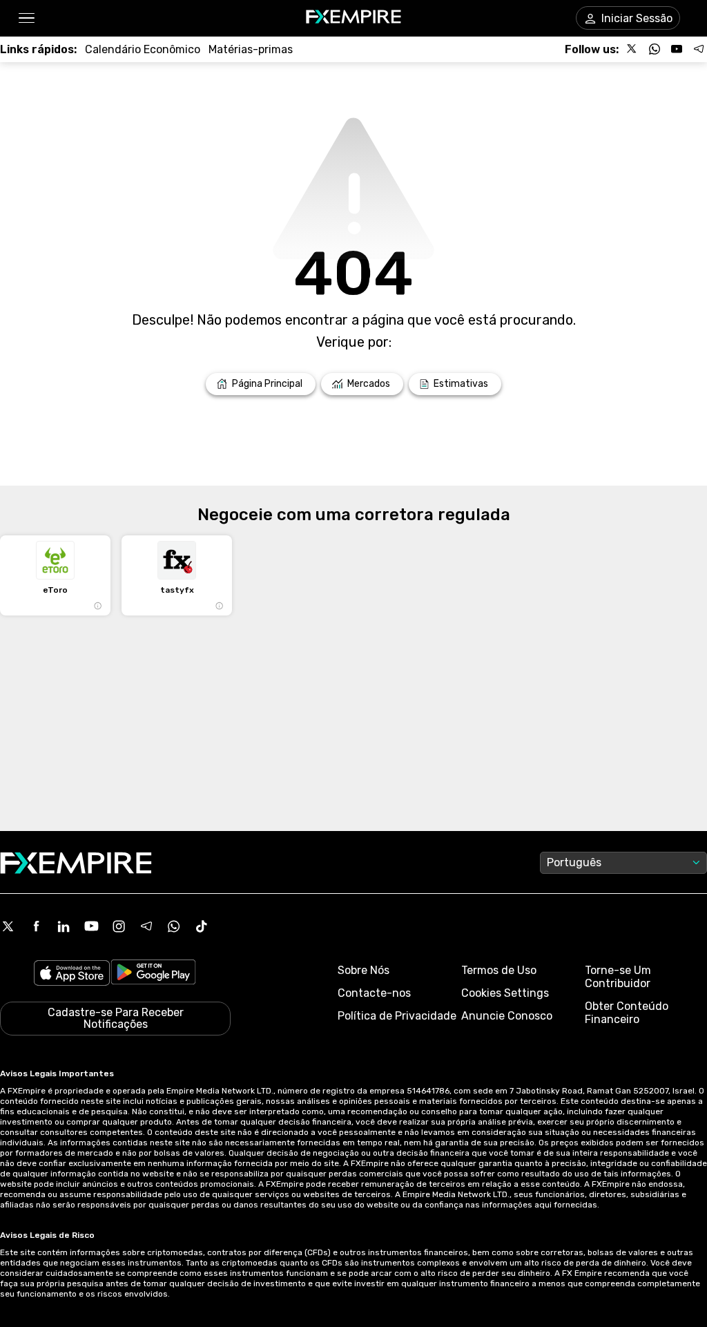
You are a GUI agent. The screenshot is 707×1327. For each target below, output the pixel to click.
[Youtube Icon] (91, 926)
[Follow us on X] (632, 49)
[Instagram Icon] (118, 926)
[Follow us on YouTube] (676, 49)
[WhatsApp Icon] (174, 926)
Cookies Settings (505, 993)
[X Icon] (8, 926)
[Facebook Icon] (36, 926)
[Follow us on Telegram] (698, 49)
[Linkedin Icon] (63, 926)
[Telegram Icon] (146, 926)
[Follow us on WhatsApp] (654, 49)
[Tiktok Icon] (201, 926)
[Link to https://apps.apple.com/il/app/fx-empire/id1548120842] (72, 974)
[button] (26, 18)
